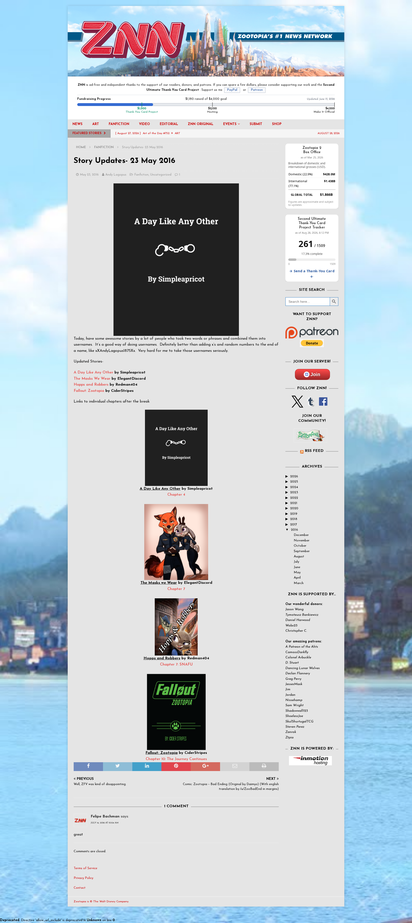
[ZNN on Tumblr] (310, 405)
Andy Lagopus (115, 174)
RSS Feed (314, 451)
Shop (277, 124)
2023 (294, 492)
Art (95, 124)
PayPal (232, 89)
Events (230, 124)
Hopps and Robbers (91, 385)
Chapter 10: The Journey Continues (176, 759)
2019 (293, 514)
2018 (293, 519)
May (297, 572)
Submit (256, 124)
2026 (294, 476)
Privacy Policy (83, 878)
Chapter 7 (176, 589)
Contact (80, 887)
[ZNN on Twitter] (297, 405)
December (301, 535)
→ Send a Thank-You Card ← (312, 274)
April (297, 578)
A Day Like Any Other (93, 372)
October (300, 546)
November (301, 540)
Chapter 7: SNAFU (176, 664)
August (299, 556)
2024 (294, 487)
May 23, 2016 (89, 174)
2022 (294, 498)
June (297, 567)
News (77, 124)
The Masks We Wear (92, 379)
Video (144, 124)
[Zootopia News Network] (206, 74)
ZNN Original (200, 124)
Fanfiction (119, 124)
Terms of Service (85, 868)
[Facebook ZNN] (323, 405)
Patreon (257, 89)
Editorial (169, 124)
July (296, 562)
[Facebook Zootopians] (310, 438)
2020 (294, 508)
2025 (294, 482)
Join (315, 374)
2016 (294, 530)
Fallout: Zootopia (89, 391)
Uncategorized (160, 174)
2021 (293, 503)
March (299, 583)
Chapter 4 (176, 495)
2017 (293, 524)
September (302, 551)
